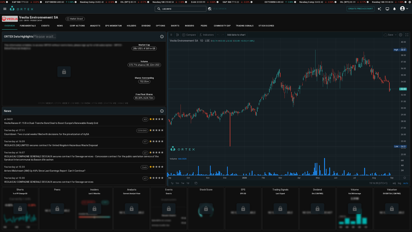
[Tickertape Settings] (409, 2)
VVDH (87, 103)
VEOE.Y (65, 103)
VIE (114, 103)
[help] (162, 37)
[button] (209, 9)
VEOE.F (49, 103)
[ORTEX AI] (379, 9)
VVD (77, 103)
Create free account (360, 8)
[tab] (9, 26)
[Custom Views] (387, 9)
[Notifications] (394, 9)
